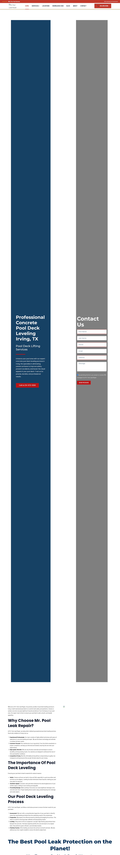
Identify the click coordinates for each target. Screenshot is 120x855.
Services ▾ (35, 6)
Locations (45, 6)
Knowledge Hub (57, 6)
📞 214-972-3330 (102, 6)
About (75, 6)
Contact (83, 6)
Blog (68, 6)
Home (27, 6)
